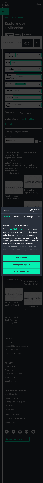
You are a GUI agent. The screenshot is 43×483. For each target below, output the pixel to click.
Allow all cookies (21, 258)
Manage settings (20, 265)
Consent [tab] (6, 217)
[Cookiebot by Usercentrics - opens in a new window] (30, 210)
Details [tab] (16, 217)
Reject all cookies (21, 271)
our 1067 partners (17, 229)
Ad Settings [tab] (28, 217)
